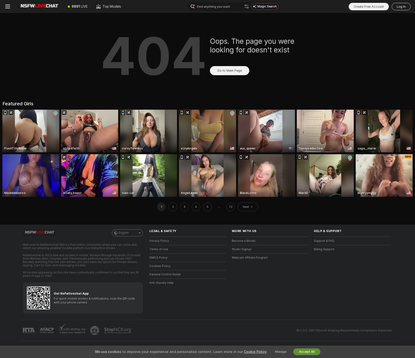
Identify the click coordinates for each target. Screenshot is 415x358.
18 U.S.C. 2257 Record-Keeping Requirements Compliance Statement (344, 330)
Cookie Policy (255, 352)
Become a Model (243, 241)
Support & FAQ (324, 241)
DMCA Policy (158, 257)
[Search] (246, 6)
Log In (401, 6)
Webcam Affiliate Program (250, 257)
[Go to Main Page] (39, 6)
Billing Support (324, 249)
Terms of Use (158, 249)
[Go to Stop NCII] (118, 330)
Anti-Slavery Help (161, 282)
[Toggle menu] (7, 6)
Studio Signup (241, 249)
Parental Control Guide (165, 274)
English (124, 232)
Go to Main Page (229, 70)
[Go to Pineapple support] (95, 330)
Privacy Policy (159, 241)
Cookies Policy (160, 266)
